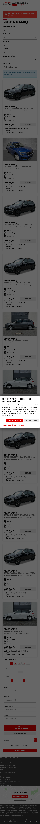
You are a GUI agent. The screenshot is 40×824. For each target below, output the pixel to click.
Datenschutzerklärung (9, 425)
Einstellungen (31, 421)
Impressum (21, 425)
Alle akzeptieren (14, 421)
